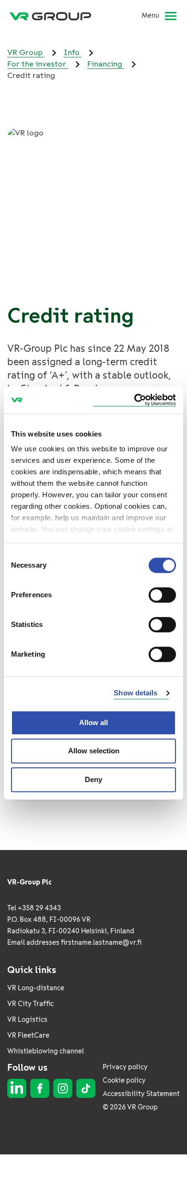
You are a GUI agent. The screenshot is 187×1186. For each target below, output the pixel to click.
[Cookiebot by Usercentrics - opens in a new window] (134, 399)
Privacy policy (125, 1067)
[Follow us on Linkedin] (16, 1088)
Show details (135, 693)
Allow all (93, 722)
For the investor (37, 63)
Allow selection (93, 751)
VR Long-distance (35, 988)
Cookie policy (124, 1080)
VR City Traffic (30, 1004)
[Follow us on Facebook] (39, 1088)
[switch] (162, 595)
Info (73, 52)
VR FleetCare (28, 1035)
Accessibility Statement (141, 1094)
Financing (105, 63)
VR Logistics (27, 1020)
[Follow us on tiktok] (85, 1088)
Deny (93, 779)
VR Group (26, 52)
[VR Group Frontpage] (54, 16)
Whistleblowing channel (45, 1051)
